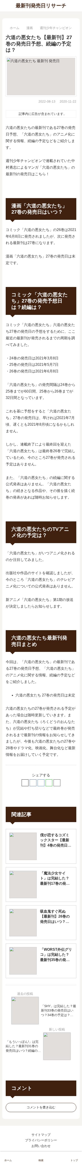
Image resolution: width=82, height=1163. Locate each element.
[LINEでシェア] (49, 782)
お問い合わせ (41, 1146)
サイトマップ (41, 1134)
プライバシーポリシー (41, 1140)
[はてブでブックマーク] (41, 782)
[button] (57, 782)
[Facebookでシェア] (33, 782)
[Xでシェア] (25, 782)
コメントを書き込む (41, 1107)
